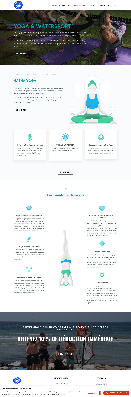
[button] (116, 393)
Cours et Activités (79, 5)
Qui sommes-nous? (65, 5)
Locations (92, 5)
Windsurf (59, 384)
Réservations (102, 5)
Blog (109, 5)
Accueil (54, 5)
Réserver (21, 53)
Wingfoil (66, 384)
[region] (65, 391)
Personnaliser (92, 393)
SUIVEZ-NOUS (65, 354)
